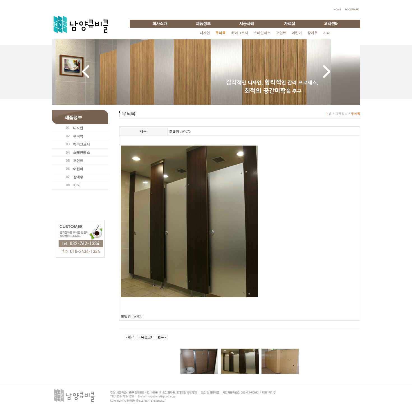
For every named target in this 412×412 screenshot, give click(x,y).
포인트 (281, 33)
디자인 (205, 33)
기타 (326, 33)
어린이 (297, 33)
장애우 (312, 33)
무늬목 (78, 136)
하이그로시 (239, 33)
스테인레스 (262, 33)
